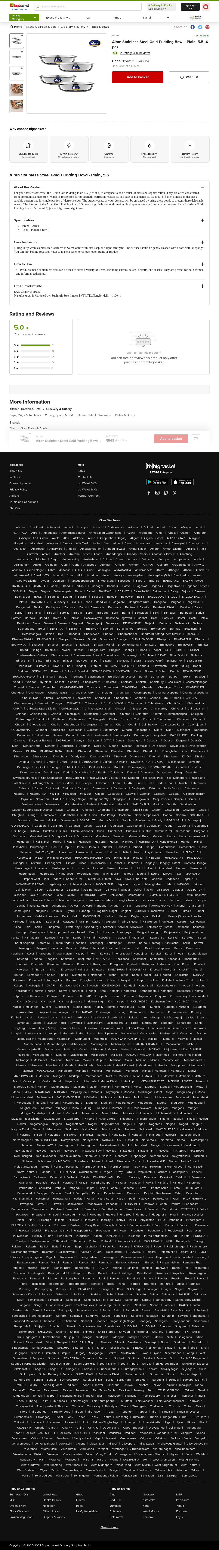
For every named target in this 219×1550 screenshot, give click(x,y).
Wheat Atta (50, 1494)
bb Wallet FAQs (88, 483)
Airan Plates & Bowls (33, 428)
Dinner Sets (87, 415)
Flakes (80, 1500)
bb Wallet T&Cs (88, 489)
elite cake (149, 1500)
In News (14, 477)
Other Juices (51, 1511)
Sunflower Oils (19, 1494)
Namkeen (49, 1506)
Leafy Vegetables (87, 1511)
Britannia (115, 1511)
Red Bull (115, 1500)
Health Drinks (52, 1500)
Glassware (106, 415)
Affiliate (14, 495)
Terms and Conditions (23, 502)
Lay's (179, 1517)
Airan (115, 35)
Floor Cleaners (19, 1511)
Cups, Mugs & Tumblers (26, 415)
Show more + (109, 1527)
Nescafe (148, 1494)
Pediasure (182, 1500)
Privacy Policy (18, 489)
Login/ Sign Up (190, 6)
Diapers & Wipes (54, 1517)
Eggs (79, 1506)
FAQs (81, 471)
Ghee (79, 1494)
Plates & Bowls (125, 415)
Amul (113, 1494)
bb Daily (14, 508)
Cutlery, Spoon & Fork (60, 415)
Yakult (180, 1506)
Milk (12, 1500)
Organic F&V (17, 1506)
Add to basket (138, 77)
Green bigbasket (20, 483)
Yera (146, 1506)
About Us (15, 471)
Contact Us (85, 477)
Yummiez (115, 1506)
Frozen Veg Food (21, 1517)
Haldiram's (116, 1517)
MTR (179, 1494)
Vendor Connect (88, 495)
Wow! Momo (151, 1511)
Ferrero (148, 1517)
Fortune (181, 1511)
